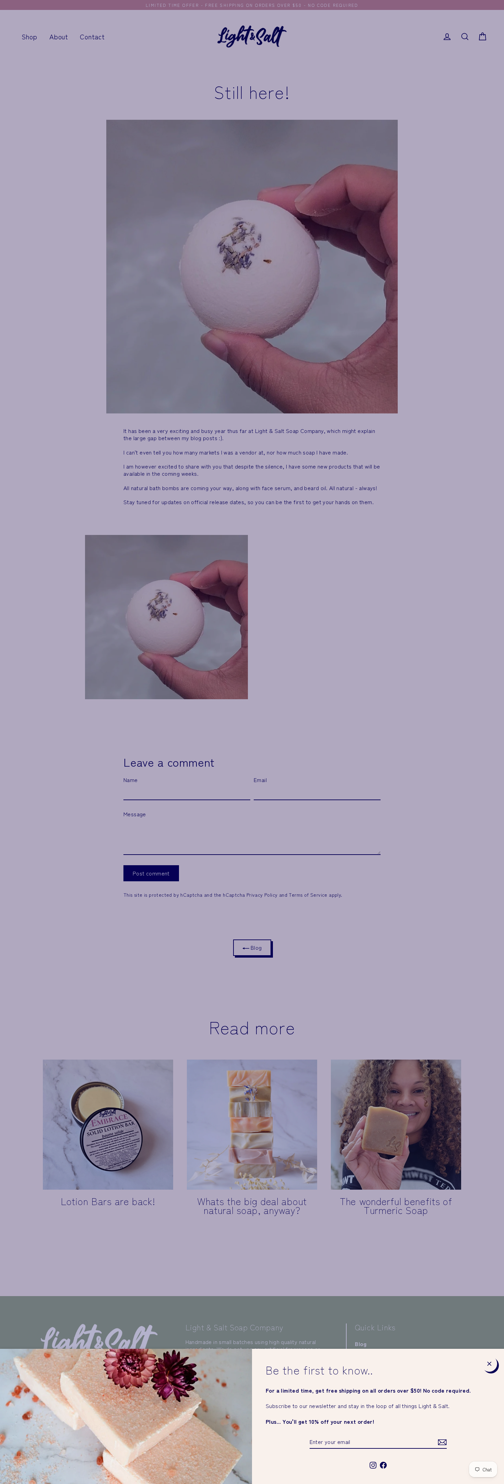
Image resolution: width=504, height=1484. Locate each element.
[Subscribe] (441, 1442)
